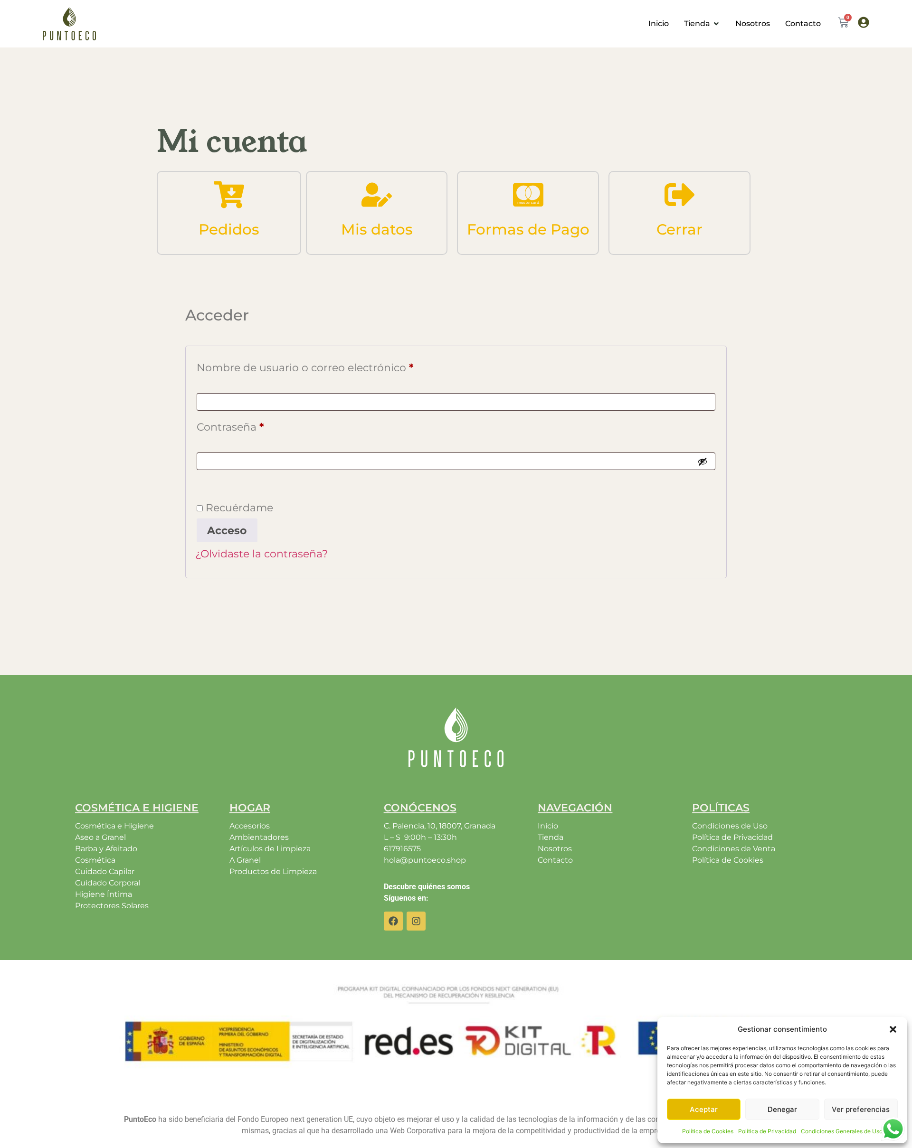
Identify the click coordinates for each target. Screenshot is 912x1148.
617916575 (402, 848)
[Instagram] (416, 921)
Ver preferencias (861, 1109)
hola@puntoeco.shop (425, 860)
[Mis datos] (376, 194)
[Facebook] (393, 921)
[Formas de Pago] (528, 194)
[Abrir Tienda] (716, 23)
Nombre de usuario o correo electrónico (335, 365)
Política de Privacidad (767, 1131)
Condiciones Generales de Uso (842, 1131)
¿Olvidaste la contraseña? (261, 553)
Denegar (782, 1109)
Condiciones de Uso (730, 825)
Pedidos (229, 229)
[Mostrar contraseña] (702, 461)
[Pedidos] (229, 194)
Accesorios (249, 825)
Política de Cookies (707, 1131)
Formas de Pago (528, 229)
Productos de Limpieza (273, 871)
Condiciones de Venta (733, 848)
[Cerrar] (680, 194)
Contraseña (260, 424)
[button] (893, 1029)
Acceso (227, 530)
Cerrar (679, 229)
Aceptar (704, 1109)
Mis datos (377, 229)
